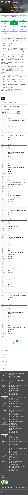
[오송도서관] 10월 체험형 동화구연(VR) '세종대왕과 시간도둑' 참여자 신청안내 (15, 106)
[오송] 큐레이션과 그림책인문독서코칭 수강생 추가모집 (17, 211)
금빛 (5, 23)
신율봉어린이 (23, 26)
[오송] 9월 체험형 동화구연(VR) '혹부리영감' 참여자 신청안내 (17, 296)
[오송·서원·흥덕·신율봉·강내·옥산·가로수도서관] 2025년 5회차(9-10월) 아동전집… (15, 312)
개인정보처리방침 (4, 475)
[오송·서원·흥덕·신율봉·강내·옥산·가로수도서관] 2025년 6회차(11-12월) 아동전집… (16, 152)
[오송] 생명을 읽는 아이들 (13, 282)
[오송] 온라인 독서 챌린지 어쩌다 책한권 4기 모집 (17, 136)
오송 (23, 23)
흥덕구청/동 (4, 361)
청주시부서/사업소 (6, 350)
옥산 (14, 30)
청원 (14, 20)
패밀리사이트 (5, 369)
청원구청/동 (4, 365)
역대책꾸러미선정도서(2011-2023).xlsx (17, 51)
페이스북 (1, 491)
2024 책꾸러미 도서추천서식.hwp (16, 49)
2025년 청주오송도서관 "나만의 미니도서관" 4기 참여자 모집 (17, 328)
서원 (5, 26)
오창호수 (23, 16)
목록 (3, 98)
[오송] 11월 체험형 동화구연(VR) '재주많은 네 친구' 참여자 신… (16, 121)
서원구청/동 (4, 357)
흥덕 (14, 26)
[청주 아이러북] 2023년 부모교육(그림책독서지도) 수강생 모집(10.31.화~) (15, 102)
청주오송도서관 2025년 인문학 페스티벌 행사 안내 (17, 168)
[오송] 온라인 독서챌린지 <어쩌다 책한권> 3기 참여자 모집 (16, 238)
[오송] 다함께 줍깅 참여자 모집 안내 (15, 226)
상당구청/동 (4, 354)
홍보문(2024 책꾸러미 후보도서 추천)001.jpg (18, 48)
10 (24, 340)
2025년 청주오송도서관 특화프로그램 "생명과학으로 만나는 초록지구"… (15, 196)
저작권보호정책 (4, 477)
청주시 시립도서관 (16, 2)
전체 (5, 16)
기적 (5, 33)
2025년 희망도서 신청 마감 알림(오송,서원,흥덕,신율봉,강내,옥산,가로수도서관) (16, 183)
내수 (14, 23)
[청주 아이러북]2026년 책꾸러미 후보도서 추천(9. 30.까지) (16, 253)
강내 (5, 30)
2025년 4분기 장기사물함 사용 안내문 (15, 268)
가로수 (22, 30)
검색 (19, 112)
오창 (23, 20)
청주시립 (14, 16)
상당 (5, 20)
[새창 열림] (4, 484)
